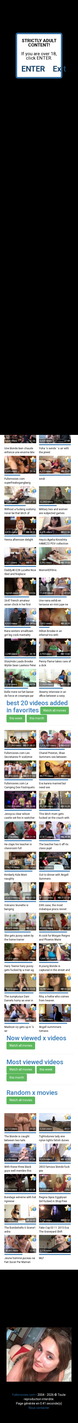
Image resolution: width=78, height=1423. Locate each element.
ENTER (33, 68)
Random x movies (32, 1092)
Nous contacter (39, 1408)
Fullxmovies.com (23, 1394)
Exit (59, 68)
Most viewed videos (34, 1062)
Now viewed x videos (36, 1038)
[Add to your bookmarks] (33, 459)
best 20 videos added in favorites (37, 706)
